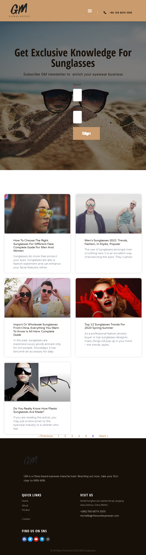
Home (25, 501)
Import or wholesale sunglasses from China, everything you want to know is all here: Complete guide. (36, 330)
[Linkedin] (42, 539)
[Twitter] (30, 539)
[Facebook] (24, 539)
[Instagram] (47, 539)
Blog (24, 514)
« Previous (45, 436)
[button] (90, 10)
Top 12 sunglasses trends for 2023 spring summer (105, 326)
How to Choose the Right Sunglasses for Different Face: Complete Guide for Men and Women (33, 246)
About (25, 505)
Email (76, 106)
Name (77, 84)
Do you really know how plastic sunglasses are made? (35, 410)
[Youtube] (36, 539)
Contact (26, 519)
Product (26, 510)
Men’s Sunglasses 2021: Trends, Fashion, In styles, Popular (106, 242)
